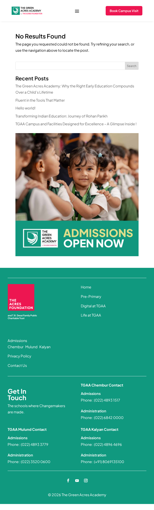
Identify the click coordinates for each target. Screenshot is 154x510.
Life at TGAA (91, 315)
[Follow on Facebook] (68, 480)
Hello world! (25, 108)
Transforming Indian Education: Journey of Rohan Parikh (61, 116)
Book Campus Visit (124, 11)
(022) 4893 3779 (34, 444)
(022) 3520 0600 (35, 461)
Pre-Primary (91, 296)
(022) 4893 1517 (107, 400)
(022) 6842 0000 (109, 417)
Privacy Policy (19, 356)
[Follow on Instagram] (85, 480)
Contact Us (17, 365)
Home (86, 287)
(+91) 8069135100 (109, 461)
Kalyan (45, 346)
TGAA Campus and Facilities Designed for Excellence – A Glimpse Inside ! (76, 123)
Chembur (15, 346)
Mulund (31, 346)
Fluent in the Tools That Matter (40, 100)
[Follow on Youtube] (77, 480)
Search (131, 66)
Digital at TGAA (93, 306)
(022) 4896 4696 (108, 444)
